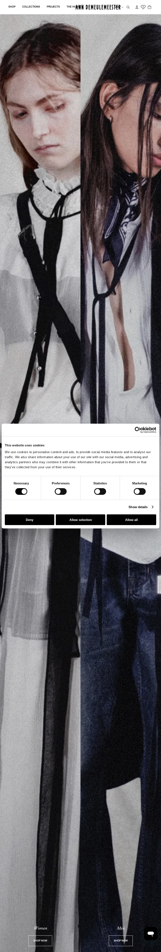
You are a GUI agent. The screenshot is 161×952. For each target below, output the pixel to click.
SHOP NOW (40, 941)
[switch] (61, 491)
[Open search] (128, 7)
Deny (29, 519)
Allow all (131, 519)
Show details (138, 507)
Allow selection (80, 519)
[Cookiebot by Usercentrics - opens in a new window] (137, 430)
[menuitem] (12, 7)
